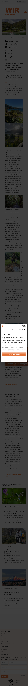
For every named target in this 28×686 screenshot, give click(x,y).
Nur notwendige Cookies (14, 359)
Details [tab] (14, 329)
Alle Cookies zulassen (14, 354)
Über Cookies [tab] (22, 329)
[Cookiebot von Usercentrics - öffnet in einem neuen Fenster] (20, 326)
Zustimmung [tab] (5, 329)
